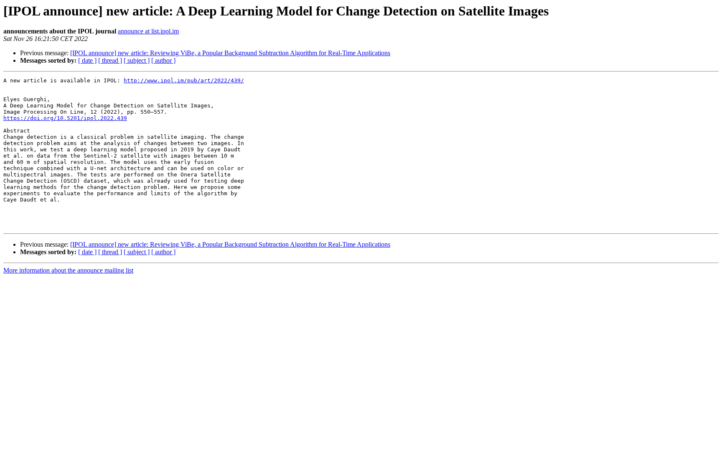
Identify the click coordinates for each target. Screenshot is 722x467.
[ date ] (87, 60)
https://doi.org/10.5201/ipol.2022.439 (65, 118)
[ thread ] (110, 60)
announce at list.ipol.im (148, 31)
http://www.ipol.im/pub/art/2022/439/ (184, 80)
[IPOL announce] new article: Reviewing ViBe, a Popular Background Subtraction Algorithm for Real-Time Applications (230, 52)
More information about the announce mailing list (68, 270)
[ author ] (163, 60)
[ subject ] (137, 60)
